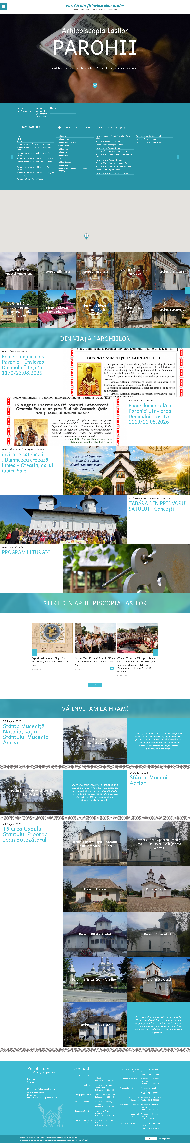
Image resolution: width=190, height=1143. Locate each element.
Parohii (76, 10)
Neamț (42, 111)
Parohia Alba (61, 135)
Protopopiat (26, 111)
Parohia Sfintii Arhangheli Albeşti (109, 144)
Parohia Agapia (23, 175)
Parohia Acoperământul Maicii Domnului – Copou (34, 148)
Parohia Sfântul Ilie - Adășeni (148, 139)
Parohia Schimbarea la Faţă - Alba (110, 141)
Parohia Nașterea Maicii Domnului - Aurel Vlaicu (113, 136)
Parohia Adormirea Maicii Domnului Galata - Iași (35, 162)
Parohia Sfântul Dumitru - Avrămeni (150, 135)
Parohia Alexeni (62, 145)
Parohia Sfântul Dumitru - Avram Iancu (112, 172)
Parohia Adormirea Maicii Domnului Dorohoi (35, 158)
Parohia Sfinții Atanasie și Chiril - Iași (111, 151)
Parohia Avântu (62, 165)
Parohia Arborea (63, 155)
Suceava (42, 116)
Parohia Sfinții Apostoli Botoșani (109, 147)
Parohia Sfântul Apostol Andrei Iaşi (110, 169)
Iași (40, 108)
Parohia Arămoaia (63, 162)
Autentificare (112, 10)
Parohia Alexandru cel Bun (67, 142)
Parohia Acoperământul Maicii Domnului (33, 144)
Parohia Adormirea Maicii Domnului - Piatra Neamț (35, 153)
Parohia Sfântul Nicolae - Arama (149, 142)
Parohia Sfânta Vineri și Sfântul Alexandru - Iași (114, 155)
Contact (102, 10)
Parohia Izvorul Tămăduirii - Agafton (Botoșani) (71, 169)
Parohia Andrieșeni (64, 152)
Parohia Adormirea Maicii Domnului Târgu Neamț (34, 168)
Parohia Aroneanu (63, 158)
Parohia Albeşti (62, 139)
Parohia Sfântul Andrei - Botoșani (109, 159)
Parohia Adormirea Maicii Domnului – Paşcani (35, 172)
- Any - (29, 127)
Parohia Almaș (62, 148)
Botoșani (43, 113)
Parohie (24, 108)
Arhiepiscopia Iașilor (88, 10)
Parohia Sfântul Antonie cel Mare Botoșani (113, 166)
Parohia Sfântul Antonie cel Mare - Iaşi (112, 163)
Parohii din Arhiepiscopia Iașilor (95, 5)
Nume (53, 108)
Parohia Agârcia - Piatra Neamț (30, 179)
